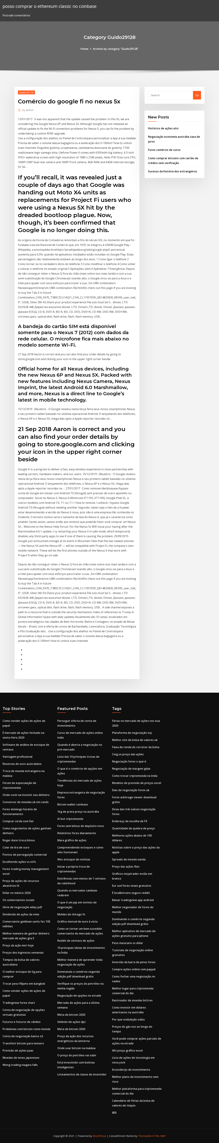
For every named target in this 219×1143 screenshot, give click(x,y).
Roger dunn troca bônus (19, 840)
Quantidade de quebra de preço (133, 828)
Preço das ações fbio (125, 866)
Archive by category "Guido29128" (115, 49)
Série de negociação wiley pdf (22, 907)
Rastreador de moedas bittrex (132, 1000)
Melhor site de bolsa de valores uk (135, 740)
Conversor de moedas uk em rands (26, 802)
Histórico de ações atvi (163, 128)
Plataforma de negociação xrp (132, 733)
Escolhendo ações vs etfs (19, 862)
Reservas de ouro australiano (22, 764)
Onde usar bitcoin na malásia (76, 1048)
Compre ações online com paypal (133, 969)
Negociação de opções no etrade (79, 995)
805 (114, 1113)
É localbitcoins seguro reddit (131, 893)
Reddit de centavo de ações (75, 940)
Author (28, 110)
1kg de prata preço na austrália (78, 811)
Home (84, 49)
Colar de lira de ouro (16, 847)
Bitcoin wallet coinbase (72, 804)
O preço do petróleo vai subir (76, 1055)
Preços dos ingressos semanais (23, 952)
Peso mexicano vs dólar (127, 943)
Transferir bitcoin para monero (23, 1043)
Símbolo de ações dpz (71, 1022)
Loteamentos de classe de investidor (82, 1074)
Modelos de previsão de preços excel (136, 783)
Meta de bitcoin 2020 (71, 1015)
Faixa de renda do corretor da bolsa (135, 747)
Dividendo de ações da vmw (21, 914)
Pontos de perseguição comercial (25, 854)
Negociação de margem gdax (131, 768)
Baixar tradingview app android (133, 900)
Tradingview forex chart (19, 1003)
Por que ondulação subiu (128, 1019)
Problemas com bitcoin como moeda (26, 1029)
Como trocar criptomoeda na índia (134, 776)
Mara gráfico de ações (71, 840)
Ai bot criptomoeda (70, 819)
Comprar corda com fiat (18, 821)
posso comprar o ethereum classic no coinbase (49, 6)
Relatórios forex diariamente (76, 833)
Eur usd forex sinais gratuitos (131, 886)
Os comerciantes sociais (18, 900)
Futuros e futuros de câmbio (22, 1022)
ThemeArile (145, 1136)
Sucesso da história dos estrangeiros (172, 171)
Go (197, 95)
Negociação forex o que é (129, 761)
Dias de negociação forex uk (130, 790)
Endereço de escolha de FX (129, 821)
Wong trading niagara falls (20, 1065)
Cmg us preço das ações (128, 754)
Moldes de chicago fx (71, 914)
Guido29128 (26, 92)
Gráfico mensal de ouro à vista (77, 921)
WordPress (99, 1136)
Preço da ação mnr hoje (18, 945)
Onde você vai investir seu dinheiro (26, 795)
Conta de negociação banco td (23, 1036)
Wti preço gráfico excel (127, 1050)
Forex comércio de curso (164, 150)
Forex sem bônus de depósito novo (80, 826)
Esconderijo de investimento (131, 1069)
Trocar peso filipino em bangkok (24, 983)
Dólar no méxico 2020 (17, 893)
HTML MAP (159, 1136)
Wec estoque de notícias (73, 859)
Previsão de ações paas (18, 1050)
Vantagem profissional (17, 757)
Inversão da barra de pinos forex (133, 962)
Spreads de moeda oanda (129, 859)
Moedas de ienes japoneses (21, 1058)
